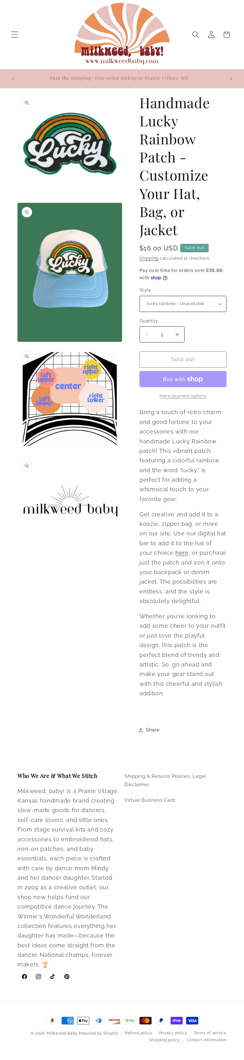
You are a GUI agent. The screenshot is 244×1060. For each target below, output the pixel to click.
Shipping (149, 258)
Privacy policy (173, 1033)
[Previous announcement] (13, 78)
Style (145, 290)
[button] (14, 34)
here (182, 552)
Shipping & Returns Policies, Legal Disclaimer (165, 780)
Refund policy (138, 1033)
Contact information (206, 1040)
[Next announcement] (231, 78)
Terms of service (210, 1033)
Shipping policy (164, 1040)
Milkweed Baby (62, 1033)
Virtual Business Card (150, 800)
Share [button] (152, 730)
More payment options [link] (183, 396)
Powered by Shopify (99, 1033)
